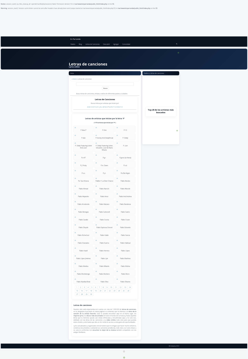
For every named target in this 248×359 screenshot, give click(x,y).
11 (116, 287)
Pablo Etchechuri (83, 235)
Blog (80, 44)
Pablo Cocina (104, 220)
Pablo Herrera (104, 251)
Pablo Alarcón (104, 189)
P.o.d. (125, 165)
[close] (124, 351)
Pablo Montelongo (83, 274)
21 (105, 291)
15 (77, 291)
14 (130, 287)
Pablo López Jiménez (83, 258)
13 (125, 287)
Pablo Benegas (83, 212)
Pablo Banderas (125, 204)
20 (100, 291)
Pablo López (125, 251)
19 (96, 291)
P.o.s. (83, 173)
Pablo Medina (83, 266)
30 (91, 294)
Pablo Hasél (83, 251)
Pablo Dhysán (83, 227)
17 (86, 291)
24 (119, 291)
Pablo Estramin (125, 227)
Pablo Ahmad (83, 189)
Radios (73, 44)
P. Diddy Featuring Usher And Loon (83, 147)
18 (91, 291)
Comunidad (126, 44)
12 (120, 287)
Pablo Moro (125, 274)
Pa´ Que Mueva (83, 181)
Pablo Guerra (104, 243)
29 (86, 294)
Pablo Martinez (125, 258)
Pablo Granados (83, 243)
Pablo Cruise (125, 220)
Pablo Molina (125, 266)
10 (111, 287)
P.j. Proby (83, 165)
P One (104, 130)
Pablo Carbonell (104, 212)
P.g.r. (104, 158)
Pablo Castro (125, 212)
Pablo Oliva (104, 282)
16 (82, 291)
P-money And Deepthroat (104, 138)
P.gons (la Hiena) (125, 158)
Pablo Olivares (125, 282)
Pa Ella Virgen (125, 173)
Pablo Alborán (125, 189)
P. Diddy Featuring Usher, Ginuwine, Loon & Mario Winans (104, 148)
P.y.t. (104, 173)
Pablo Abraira (125, 181)
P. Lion (125, 146)
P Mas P (83, 130)
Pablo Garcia (125, 235)
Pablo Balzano (104, 204)
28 (82, 294)
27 (77, 294)
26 (128, 291)
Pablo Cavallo (83, 220)
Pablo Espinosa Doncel (104, 227)
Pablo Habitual (125, 243)
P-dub (83, 138)
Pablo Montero (104, 274)
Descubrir (106, 44)
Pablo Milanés (104, 266)
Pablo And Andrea (125, 196)
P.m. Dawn (104, 165)
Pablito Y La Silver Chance (104, 181)
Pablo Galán (104, 235)
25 (124, 291)
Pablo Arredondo (83, 204)
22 (110, 291)
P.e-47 (83, 158)
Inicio (74, 79)
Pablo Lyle (104, 258)
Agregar (116, 44)
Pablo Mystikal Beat (83, 282)
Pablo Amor (104, 196)
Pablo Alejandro (83, 196)
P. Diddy (125, 138)
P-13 (125, 130)
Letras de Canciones (92, 44)
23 (114, 291)
